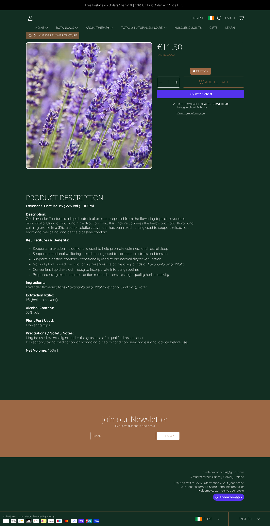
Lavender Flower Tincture (57, 35)
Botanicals (65, 27)
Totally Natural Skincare (142, 27)
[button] (227, 18)
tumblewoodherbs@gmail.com (223, 472)
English (198, 18)
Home (40, 27)
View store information (191, 113)
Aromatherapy (98, 27)
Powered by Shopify (44, 516)
